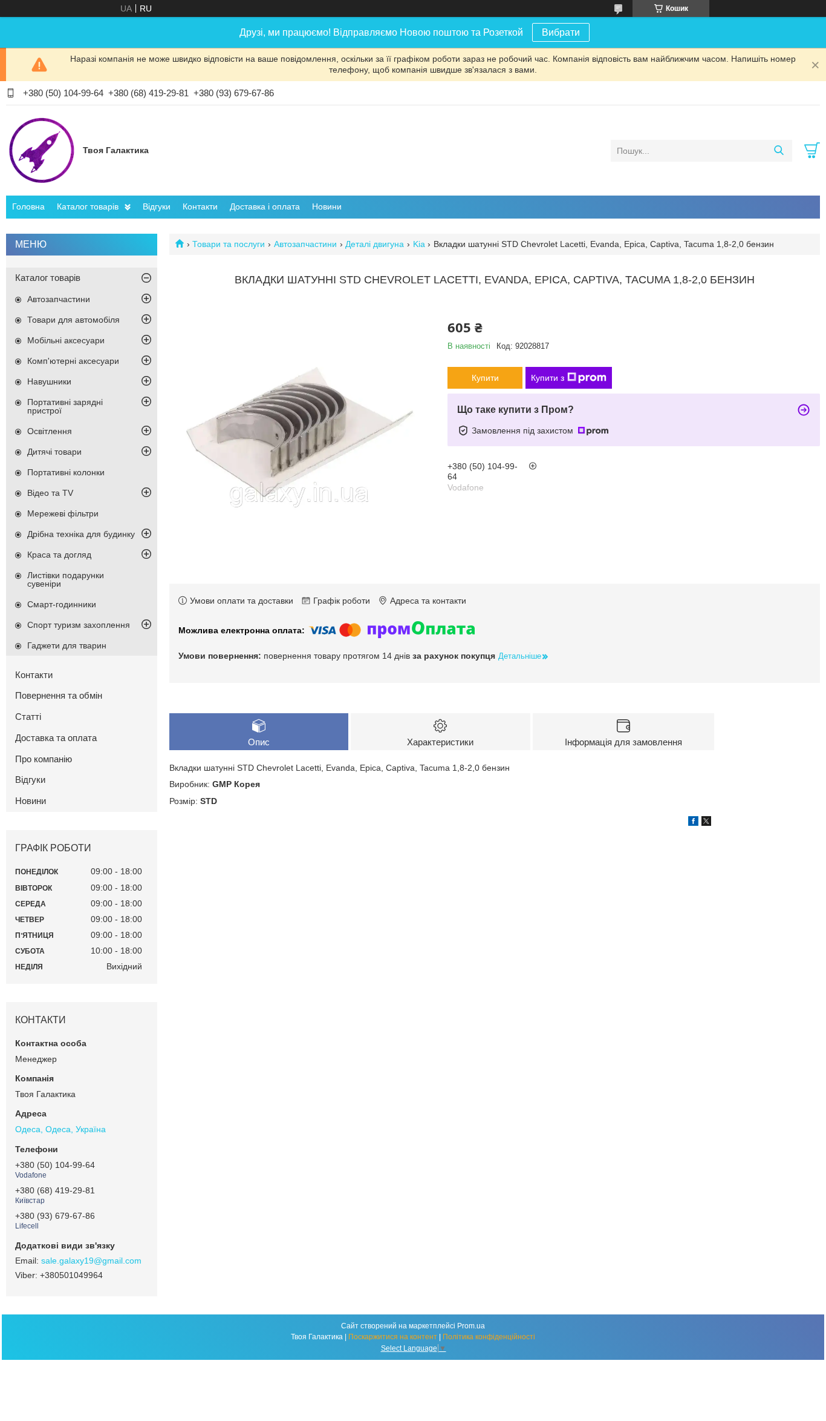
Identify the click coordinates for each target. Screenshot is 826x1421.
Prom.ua (471, 1326)
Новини (327, 206)
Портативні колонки (66, 472)
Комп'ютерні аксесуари (73, 361)
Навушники (49, 381)
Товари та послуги (228, 244)
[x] (706, 823)
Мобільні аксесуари (66, 340)
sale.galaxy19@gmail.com (91, 1260)
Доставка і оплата (265, 206)
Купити (485, 378)
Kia (419, 244)
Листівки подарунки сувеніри (65, 579)
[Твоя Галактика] (41, 150)
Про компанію (43, 759)
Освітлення (49, 431)
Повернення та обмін (58, 695)
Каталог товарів (88, 206)
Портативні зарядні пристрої (65, 406)
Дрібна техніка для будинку (81, 534)
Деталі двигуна (374, 244)
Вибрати (561, 32)
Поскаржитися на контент (392, 1337)
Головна (28, 206)
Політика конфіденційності (489, 1337)
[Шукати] (778, 151)
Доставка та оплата (56, 738)
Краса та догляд (59, 554)
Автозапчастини (305, 244)
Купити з (547, 378)
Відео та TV (50, 493)
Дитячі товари (54, 452)
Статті (28, 716)
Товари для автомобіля (73, 320)
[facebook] (693, 823)
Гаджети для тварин (66, 645)
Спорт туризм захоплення (78, 625)
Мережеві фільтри (63, 513)
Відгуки (157, 206)
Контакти (200, 206)
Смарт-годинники (61, 604)
